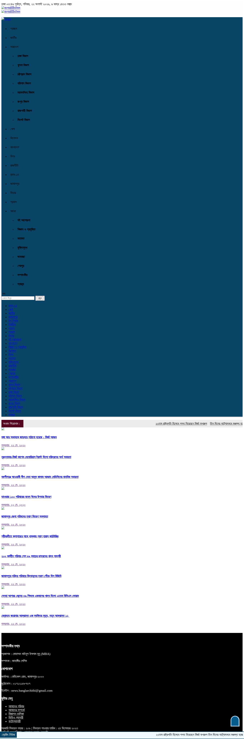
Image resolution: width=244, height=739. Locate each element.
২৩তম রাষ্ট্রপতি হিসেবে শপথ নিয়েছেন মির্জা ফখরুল (172, 423)
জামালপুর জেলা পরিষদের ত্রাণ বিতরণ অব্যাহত (24, 516)
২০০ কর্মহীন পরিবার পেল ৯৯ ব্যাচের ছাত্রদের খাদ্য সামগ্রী (31, 556)
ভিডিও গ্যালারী (16, 717)
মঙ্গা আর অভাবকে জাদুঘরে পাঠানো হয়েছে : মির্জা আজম (29, 437)
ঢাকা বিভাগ (23, 56)
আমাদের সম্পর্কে (17, 710)
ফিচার (13, 193)
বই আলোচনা (24, 220)
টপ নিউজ (13, 321)
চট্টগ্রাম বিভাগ (24, 74)
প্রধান (12, 328)
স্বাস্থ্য (21, 284)
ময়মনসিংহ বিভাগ (26, 92)
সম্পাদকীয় (23, 275)
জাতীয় (13, 38)
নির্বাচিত (12, 324)
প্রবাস (13, 202)
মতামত (21, 238)
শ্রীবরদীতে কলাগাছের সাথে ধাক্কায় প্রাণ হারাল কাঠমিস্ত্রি (29, 536)
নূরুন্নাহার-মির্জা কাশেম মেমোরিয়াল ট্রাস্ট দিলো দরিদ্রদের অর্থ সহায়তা (36, 457)
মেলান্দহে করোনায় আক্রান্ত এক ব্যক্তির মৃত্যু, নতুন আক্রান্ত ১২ (35, 616)
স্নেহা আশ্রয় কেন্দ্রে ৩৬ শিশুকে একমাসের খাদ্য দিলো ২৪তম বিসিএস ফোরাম (40, 596)
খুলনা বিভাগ (23, 65)
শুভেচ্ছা (21, 256)
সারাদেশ (14, 47)
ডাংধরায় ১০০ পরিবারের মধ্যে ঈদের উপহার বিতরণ (26, 497)
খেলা (12, 129)
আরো (13, 211)
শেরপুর (21, 266)
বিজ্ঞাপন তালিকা (16, 714)
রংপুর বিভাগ (23, 101)
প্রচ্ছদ (13, 28)
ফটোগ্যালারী (15, 721)
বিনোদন (14, 138)
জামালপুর (14, 184)
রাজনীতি (14, 165)
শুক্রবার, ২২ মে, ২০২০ (13, 445)
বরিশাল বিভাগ (24, 83)
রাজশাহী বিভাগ (25, 111)
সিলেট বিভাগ (24, 120)
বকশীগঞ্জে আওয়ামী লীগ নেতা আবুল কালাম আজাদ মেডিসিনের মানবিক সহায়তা (39, 477)
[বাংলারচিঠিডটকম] (10, 8)
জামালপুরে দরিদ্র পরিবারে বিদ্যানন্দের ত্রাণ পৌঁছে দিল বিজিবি (31, 576)
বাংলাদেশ (14, 147)
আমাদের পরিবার (16, 706)
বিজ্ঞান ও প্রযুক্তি (26, 229)
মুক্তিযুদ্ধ (22, 247)
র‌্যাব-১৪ (14, 174)
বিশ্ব (12, 156)
